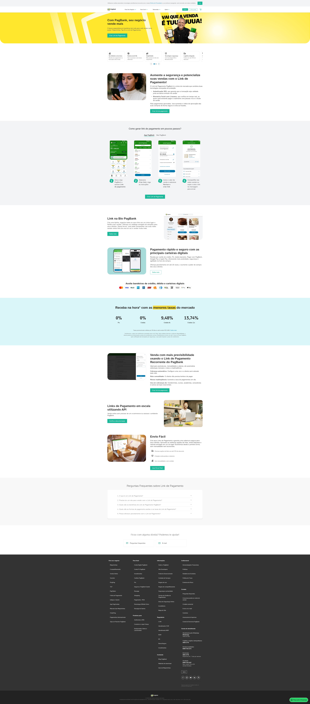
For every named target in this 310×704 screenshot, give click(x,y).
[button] (155, 495)
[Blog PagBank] (198, 677)
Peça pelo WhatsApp (300, 700)
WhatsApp (186, 635)
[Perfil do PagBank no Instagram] (186, 677)
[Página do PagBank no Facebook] (182, 677)
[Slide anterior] (151, 63)
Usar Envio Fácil (157, 468)
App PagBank (149, 135)
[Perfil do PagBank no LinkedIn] (194, 677)
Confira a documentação (117, 421)
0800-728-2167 (187, 662)
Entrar (185, 9)
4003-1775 (186, 642)
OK (200, 3)
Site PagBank (161, 135)
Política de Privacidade (156, 3)
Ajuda (184, 672)
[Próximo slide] (158, 63)
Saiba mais (112, 234)
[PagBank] (112, 9)
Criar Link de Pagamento (117, 35)
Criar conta (193, 9)
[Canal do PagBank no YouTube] (190, 677)
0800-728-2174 (187, 648)
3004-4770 (186, 655)
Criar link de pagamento (160, 111)
